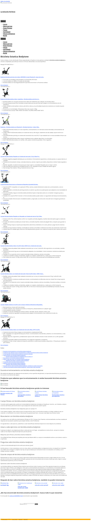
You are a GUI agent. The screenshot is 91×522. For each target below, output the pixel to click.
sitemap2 (26, 519)
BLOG (5, 36)
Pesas (5, 30)
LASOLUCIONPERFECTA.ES (16, 496)
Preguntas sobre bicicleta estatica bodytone (14, 362)
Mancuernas (7, 26)
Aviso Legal (14, 519)
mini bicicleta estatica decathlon (24, 395)
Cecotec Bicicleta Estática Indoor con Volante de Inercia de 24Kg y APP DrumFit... (20, 329)
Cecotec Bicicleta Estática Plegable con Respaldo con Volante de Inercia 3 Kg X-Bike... (21, 216)
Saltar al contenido (5, 1)
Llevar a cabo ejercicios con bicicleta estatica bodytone (16, 359)
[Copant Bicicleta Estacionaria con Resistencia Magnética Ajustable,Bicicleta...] (5, 183)
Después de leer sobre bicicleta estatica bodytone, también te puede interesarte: (23, 365)
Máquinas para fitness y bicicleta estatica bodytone (17, 360)
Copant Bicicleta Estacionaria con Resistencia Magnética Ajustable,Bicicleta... (19, 184)
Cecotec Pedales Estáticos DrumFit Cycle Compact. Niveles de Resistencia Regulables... (22, 304)
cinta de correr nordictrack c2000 (23, 487)
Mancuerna (4, 519)
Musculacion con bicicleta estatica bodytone (13, 358)
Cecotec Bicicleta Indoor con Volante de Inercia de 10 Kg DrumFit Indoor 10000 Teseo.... (22, 273)
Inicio (5, 24)
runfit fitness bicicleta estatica (41, 395)
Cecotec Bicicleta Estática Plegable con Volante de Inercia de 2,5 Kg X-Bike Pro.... (20, 156)
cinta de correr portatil (41, 485)
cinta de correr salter (58, 485)
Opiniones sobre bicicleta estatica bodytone (15, 364)
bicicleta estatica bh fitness (6, 394)
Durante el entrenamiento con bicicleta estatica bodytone (17, 351)
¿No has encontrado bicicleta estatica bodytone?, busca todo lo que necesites (21, 367)
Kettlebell (6, 32)
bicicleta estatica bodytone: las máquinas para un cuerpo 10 (19, 356)
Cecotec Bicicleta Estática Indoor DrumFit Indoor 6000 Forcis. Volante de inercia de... (21, 246)
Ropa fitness (7, 28)
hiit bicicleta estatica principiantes (58, 395)
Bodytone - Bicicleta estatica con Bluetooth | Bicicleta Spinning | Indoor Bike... (20, 127)
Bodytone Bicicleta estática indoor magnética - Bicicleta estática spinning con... (20, 99)
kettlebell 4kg (5, 485)
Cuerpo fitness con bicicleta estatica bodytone (14, 355)
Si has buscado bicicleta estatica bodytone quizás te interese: (18, 354)
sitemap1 (21, 519)
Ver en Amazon (4, 85)
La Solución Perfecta (8, 12)
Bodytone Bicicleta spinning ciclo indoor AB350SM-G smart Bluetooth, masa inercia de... (22, 77)
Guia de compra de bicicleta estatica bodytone (14, 363)
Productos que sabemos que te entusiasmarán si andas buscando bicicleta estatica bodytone (25, 352)
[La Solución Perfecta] (6, 2)
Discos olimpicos (9, 34)
